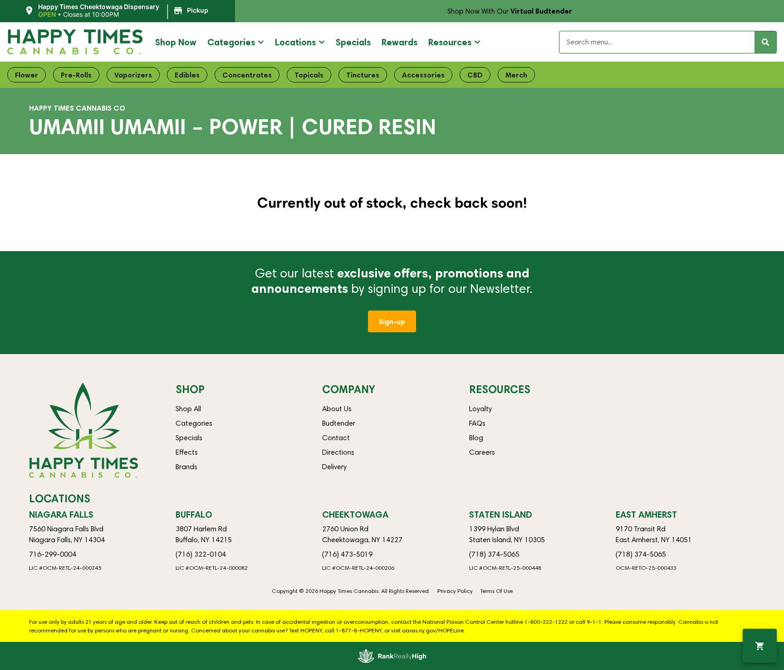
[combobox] (657, 42)
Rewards (399, 42)
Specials (353, 42)
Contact (336, 437)
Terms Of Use (496, 590)
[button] (117, 11)
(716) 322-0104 (201, 554)
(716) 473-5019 (347, 554)
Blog (476, 437)
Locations (295, 42)
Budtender (338, 423)
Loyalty (480, 408)
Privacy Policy (455, 590)
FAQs (477, 423)
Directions (338, 452)
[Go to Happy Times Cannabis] (83, 430)
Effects (187, 452)
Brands (186, 466)
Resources (449, 42)
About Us (337, 408)
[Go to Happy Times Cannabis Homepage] (74, 41)
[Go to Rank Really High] (392, 656)
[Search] (765, 42)
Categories (231, 42)
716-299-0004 (52, 554)
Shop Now (175, 42)
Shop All (188, 408)
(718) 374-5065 (494, 554)
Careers (482, 452)
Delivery (334, 466)
